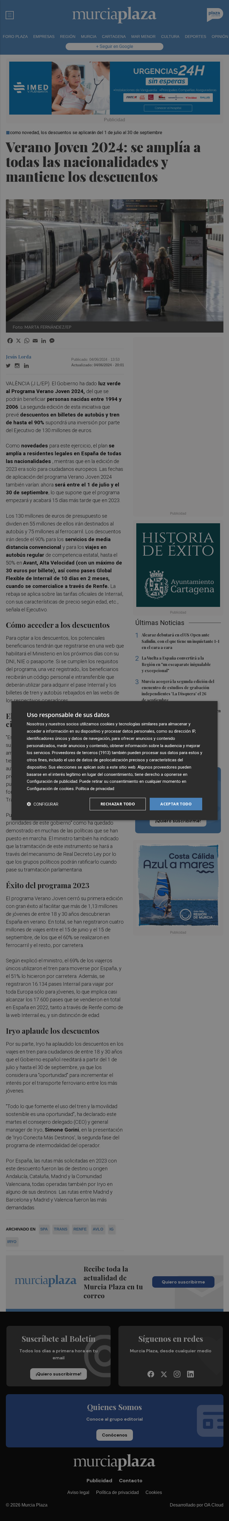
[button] (42, 804)
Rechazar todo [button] (118, 803)
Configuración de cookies (50, 788)
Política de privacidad (95, 788)
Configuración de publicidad (52, 781)
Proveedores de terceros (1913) (81, 752)
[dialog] (114, 760)
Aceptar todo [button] (176, 803)
